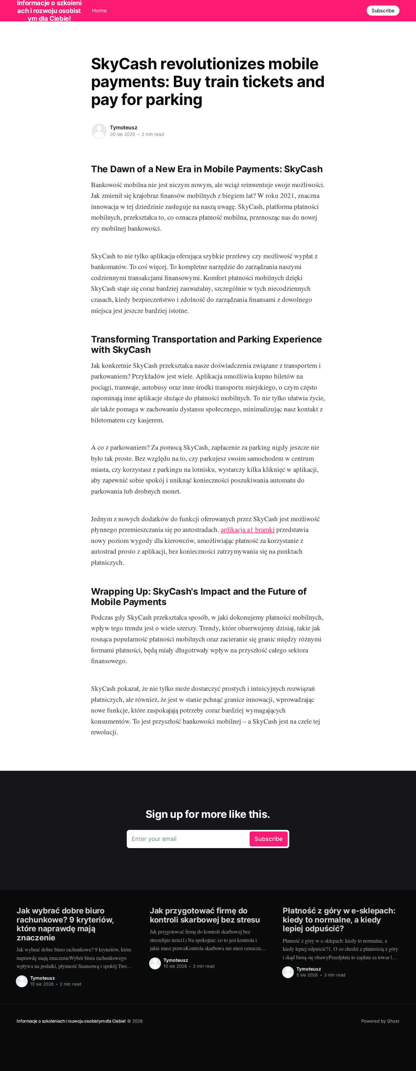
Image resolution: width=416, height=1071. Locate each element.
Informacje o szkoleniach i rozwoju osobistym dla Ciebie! (71, 1021)
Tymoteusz (123, 127)
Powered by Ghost (380, 1021)
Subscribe (383, 10)
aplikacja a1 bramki (248, 529)
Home (99, 10)
